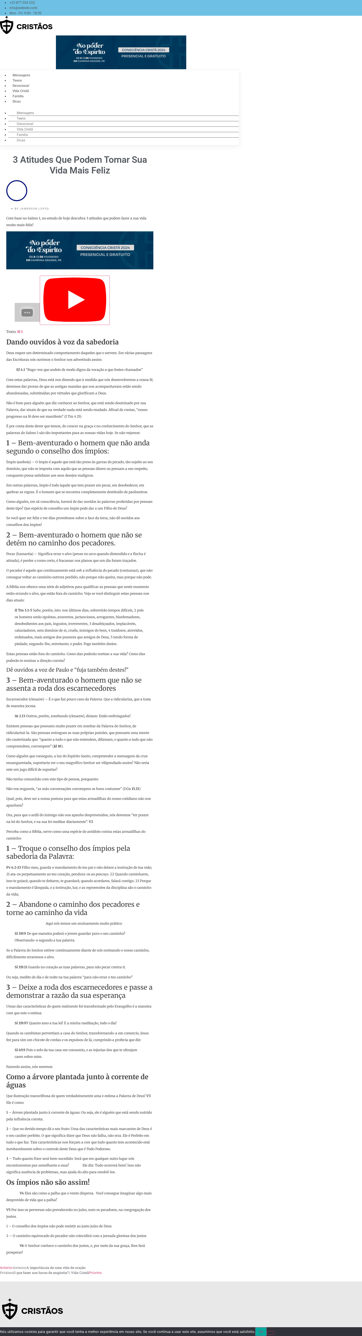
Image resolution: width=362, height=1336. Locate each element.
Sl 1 (20, 332)
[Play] (75, 300)
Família (18, 96)
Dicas (17, 101)
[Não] (270, 1333)
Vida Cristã (21, 91)
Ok (261, 1331)
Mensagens (21, 75)
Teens (17, 80)
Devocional (21, 86)
